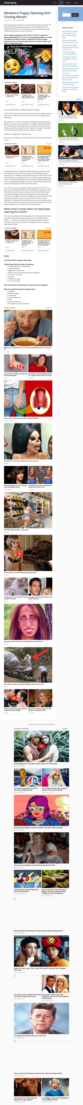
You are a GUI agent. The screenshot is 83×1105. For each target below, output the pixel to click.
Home (55, 2)
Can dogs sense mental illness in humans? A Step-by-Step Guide (70, 47)
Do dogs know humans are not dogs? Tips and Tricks (69, 59)
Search (64, 12)
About (75, 2)
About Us (52, 724)
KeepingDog (10, 2)
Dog (61, 2)
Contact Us (45, 724)
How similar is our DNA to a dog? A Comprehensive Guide (70, 89)
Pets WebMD (16, 122)
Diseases (68, 2)
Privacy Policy (37, 724)
